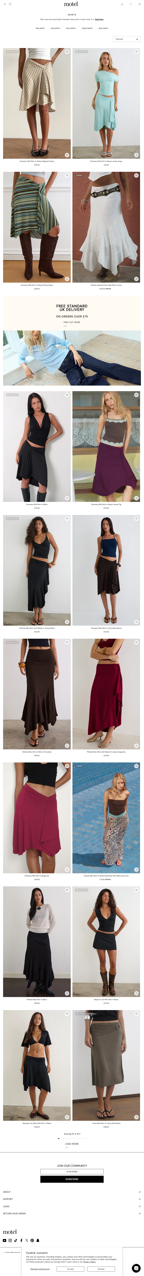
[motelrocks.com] (71, 4)
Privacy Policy (89, 1262)
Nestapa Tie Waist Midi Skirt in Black (37, 1123)
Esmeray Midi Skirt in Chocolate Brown (106, 628)
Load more (72, 1143)
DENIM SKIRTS (87, 28)
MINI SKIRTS (40, 28)
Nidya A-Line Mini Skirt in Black (106, 999)
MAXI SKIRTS (71, 28)
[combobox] (10, 4)
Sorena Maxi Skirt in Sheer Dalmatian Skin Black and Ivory (106, 876)
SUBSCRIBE (72, 1179)
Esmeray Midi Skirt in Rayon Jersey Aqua (106, 161)
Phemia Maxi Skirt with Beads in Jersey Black (37, 628)
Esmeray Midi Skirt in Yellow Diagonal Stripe (37, 161)
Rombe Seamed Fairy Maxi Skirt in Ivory (106, 285)
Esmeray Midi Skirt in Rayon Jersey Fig (106, 504)
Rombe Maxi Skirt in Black (37, 999)
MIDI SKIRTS (55, 28)
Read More (99, 19)
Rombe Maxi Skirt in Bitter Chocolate (36, 752)
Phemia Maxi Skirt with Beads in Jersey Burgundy (106, 752)
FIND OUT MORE (72, 322)
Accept (70, 1269)
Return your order (14, 1213)
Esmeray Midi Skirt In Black (37, 504)
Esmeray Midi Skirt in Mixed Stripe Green (37, 285)
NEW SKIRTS (103, 28)
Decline (101, 1269)
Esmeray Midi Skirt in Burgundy (37, 876)
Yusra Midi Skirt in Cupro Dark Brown (106, 1123)
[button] (67, 51)
